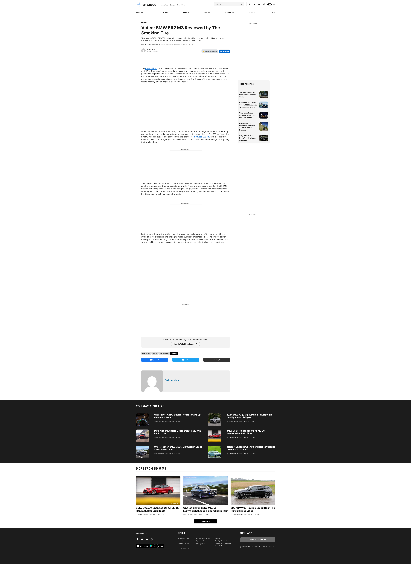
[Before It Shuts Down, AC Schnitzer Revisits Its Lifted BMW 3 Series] (214, 447)
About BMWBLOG (183, 538)
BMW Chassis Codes (203, 538)
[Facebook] (250, 4)
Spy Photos (229, 12)
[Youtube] (259, 4)
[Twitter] (254, 4)
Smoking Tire (164, 353)
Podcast (252, 12)
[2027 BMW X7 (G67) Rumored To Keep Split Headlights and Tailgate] (214, 414)
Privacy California (183, 548)
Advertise (164, 5)
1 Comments (224, 51)
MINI (273, 12)
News (185, 12)
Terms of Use (200, 541)
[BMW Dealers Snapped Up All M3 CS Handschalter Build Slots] (214, 431)
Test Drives (163, 12)
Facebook (155, 360)
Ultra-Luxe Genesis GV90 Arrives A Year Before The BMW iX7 (247, 115)
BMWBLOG (144, 44)
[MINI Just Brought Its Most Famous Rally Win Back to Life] (142, 431)
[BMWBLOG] (153, 534)
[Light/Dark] (269, 4)
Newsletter (181, 5)
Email (218, 360)
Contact (172, 5)
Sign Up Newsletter (221, 541)
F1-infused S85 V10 (201, 137)
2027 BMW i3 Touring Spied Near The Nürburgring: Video (253, 509)
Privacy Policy (200, 544)
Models (139, 12)
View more (204, 521)
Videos (207, 12)
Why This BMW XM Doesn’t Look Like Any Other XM (247, 138)
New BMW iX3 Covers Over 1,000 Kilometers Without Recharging (248, 105)
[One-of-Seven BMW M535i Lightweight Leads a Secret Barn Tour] (142, 447)
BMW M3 (144, 22)
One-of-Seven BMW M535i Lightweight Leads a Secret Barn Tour (205, 509)
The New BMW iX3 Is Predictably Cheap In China (247, 94)
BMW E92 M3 (151, 68)
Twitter (186, 360)
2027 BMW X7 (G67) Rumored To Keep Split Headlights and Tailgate (249, 416)
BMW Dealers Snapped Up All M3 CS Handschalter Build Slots (245, 432)
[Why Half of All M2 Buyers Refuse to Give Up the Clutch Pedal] (142, 414)
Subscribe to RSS (183, 544)
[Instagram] (264, 4)
